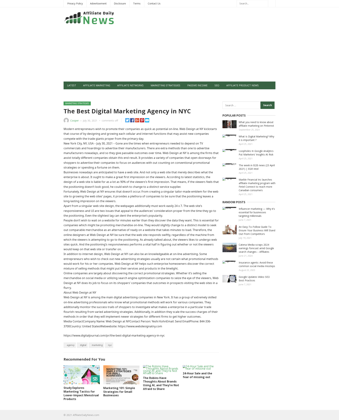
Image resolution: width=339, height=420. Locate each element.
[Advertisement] (169, 55)
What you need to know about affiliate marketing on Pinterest (256, 123)
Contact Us (154, 3)
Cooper (74, 120)
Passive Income (197, 85)
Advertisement (98, 3)
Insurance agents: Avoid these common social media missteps (257, 264)
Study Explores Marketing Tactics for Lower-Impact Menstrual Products (81, 393)
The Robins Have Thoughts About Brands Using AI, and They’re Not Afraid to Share (161, 383)
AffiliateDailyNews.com (86, 415)
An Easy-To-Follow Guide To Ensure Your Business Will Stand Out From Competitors (257, 230)
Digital (83, 345)
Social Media (75, 93)
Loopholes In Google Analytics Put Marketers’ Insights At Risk (256, 152)
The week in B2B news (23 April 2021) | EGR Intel (257, 167)
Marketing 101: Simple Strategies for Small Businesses (119, 391)
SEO (217, 85)
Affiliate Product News (242, 85)
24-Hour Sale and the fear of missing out (197, 375)
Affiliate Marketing (96, 85)
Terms (137, 3)
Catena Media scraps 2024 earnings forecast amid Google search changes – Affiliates (256, 248)
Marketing (97, 345)
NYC (110, 345)
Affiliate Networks (130, 85)
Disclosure (120, 3)
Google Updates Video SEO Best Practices (254, 278)
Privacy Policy (75, 3)
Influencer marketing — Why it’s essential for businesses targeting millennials (257, 212)
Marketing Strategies (165, 85)
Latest (71, 85)
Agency (71, 345)
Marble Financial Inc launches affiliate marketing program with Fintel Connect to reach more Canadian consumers (257, 185)
